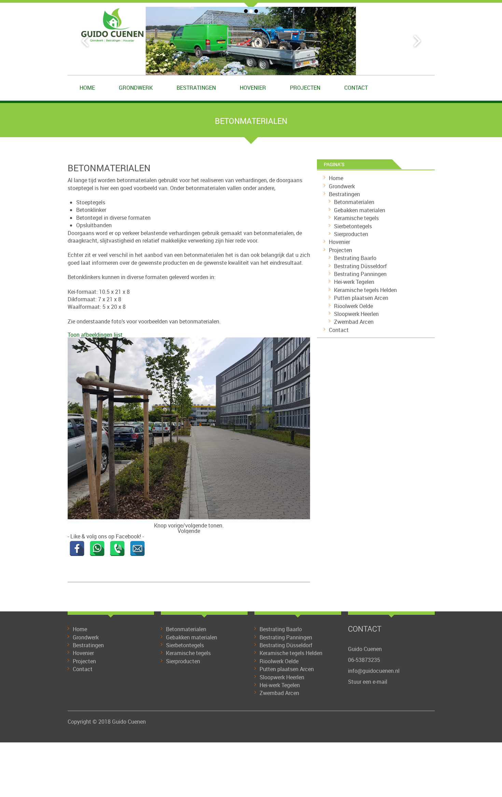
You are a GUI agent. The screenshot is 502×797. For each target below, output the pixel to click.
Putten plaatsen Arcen (361, 298)
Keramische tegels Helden (365, 290)
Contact (356, 87)
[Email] (137, 548)
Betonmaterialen (354, 202)
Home (87, 87)
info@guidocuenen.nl (374, 671)
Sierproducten (351, 234)
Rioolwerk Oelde (353, 306)
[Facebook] (77, 548)
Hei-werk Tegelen (354, 282)
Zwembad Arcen (354, 321)
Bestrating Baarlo (355, 258)
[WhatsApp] (97, 548)
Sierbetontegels (353, 226)
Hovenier (253, 87)
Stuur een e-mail (367, 681)
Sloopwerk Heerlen (356, 314)
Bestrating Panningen (360, 274)
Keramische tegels (356, 218)
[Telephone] (117, 548)
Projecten (305, 87)
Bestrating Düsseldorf (360, 266)
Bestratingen (196, 87)
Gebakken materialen (359, 210)
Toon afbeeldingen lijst (95, 334)
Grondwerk (136, 87)
